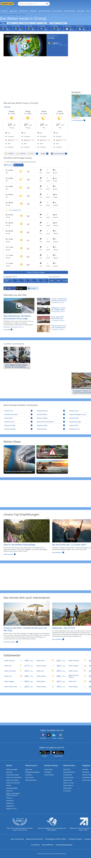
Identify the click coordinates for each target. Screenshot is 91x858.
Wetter (9, 765)
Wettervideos (69, 765)
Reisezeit (54, 23)
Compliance (35, 845)
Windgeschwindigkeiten (32, 772)
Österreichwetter (68, 777)
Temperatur (28, 775)
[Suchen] (46, 4)
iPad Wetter (47, 772)
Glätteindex (85, 772)
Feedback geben (63, 45)
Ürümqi (19, 14)
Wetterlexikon (67, 788)
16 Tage (43, 23)
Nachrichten (67, 769)
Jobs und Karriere (17, 839)
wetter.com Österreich (13, 783)
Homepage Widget (12, 788)
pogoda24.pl (10, 806)
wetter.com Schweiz (12, 780)
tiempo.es (9, 798)
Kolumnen (9, 772)
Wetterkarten (31, 765)
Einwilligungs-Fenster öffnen (55, 839)
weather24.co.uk (11, 808)
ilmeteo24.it (10, 803)
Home (1, 14)
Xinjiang (14, 14)
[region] (36, 210)
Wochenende (27, 23)
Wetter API (9, 791)
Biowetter (85, 769)
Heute (3, 23)
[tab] (8, 165)
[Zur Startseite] (7, 3)
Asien (5, 14)
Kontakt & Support (75, 839)
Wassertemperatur (31, 780)
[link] (4, 11)
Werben (8, 785)
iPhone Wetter (48, 769)
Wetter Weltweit (68, 785)
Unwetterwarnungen (12, 775)
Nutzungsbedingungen (64, 845)
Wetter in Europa (68, 783)
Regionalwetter (67, 780)
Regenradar (28, 769)
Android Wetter (49, 775)
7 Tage (36, 23)
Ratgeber (86, 765)
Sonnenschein (29, 777)
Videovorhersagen (11, 769)
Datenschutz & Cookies (34, 839)
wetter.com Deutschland (13, 777)
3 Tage (18, 23)
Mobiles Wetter (51, 765)
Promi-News (67, 791)
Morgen (10, 23)
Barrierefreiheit (47, 845)
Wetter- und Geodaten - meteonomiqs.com (13, 794)
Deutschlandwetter (69, 772)
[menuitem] (4, 10)
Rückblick (62, 23)
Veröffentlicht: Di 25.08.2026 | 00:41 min (14, 327)
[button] (36, 271)
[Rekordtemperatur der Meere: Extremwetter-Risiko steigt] (19, 305)
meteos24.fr (10, 800)
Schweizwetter (67, 775)
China (9, 14)
